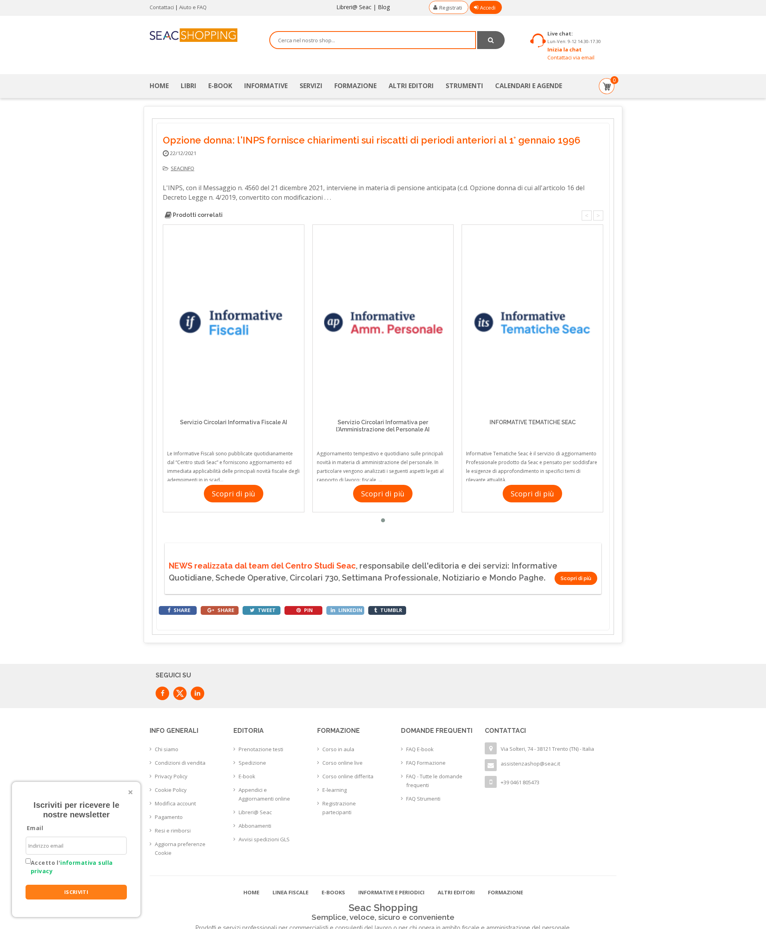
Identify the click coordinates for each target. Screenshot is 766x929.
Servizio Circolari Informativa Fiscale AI (233, 422)
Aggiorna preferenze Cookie (180, 848)
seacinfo (182, 168)
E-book (247, 776)
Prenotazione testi (261, 749)
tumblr (390, 610)
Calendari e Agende (528, 85)
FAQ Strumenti (423, 798)
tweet (266, 610)
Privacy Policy (171, 776)
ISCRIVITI (76, 892)
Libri (188, 85)
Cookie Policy (171, 789)
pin (308, 610)
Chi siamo (166, 749)
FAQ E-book (420, 749)
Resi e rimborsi (173, 830)
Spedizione (252, 762)
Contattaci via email (570, 57)
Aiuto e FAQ (193, 7)
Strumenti (464, 85)
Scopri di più (233, 493)
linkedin (349, 610)
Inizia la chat (564, 49)
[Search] (491, 40)
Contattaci (162, 7)
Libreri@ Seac (353, 7)
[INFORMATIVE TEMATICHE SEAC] (532, 322)
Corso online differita (347, 776)
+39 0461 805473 (520, 782)
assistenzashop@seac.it (530, 763)
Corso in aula (338, 749)
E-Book (220, 85)
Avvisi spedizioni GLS (264, 839)
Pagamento (169, 817)
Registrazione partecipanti (339, 808)
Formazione (355, 85)
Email (35, 828)
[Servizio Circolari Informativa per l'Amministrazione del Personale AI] (383, 322)
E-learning (334, 789)
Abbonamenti (255, 825)
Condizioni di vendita (180, 762)
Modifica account (175, 803)
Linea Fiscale (290, 892)
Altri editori (411, 85)
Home (159, 85)
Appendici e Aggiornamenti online (264, 794)
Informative (266, 85)
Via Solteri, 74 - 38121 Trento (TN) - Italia (547, 748)
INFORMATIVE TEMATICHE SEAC (533, 422)
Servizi (311, 85)
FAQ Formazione (426, 762)
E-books (333, 892)
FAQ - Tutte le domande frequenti (434, 781)
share (181, 610)
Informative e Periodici (391, 892)
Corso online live (342, 762)
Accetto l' (72, 867)
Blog (384, 7)
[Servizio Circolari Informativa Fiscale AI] (233, 322)
